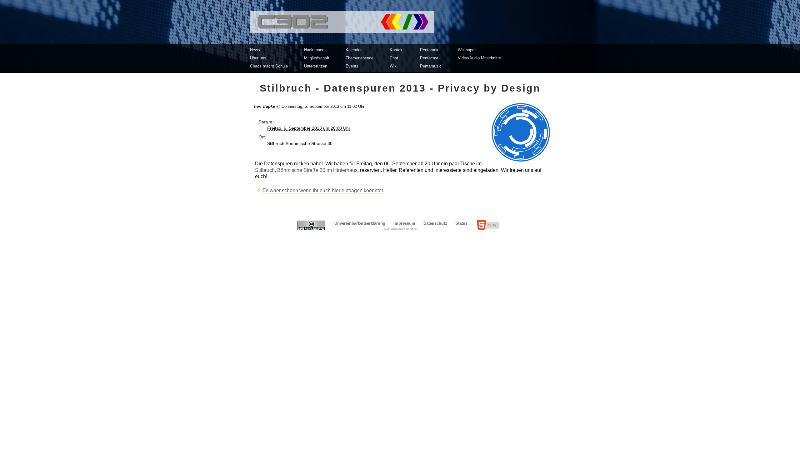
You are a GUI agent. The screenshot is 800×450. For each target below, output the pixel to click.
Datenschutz (435, 223)
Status (461, 223)
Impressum (404, 223)
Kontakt (397, 50)
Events (352, 66)
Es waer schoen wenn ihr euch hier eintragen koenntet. (323, 190)
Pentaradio (429, 50)
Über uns (258, 58)
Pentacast (429, 58)
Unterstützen (315, 66)
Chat (394, 58)
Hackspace (314, 50)
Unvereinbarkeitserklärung (359, 223)
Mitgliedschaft (316, 58)
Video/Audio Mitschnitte (479, 58)
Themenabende (359, 58)
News (255, 50)
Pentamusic (431, 66)
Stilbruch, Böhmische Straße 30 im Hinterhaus (306, 170)
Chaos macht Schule (269, 66)
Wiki (394, 66)
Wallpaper (467, 50)
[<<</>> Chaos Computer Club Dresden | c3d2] (400, 22)
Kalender (354, 50)
